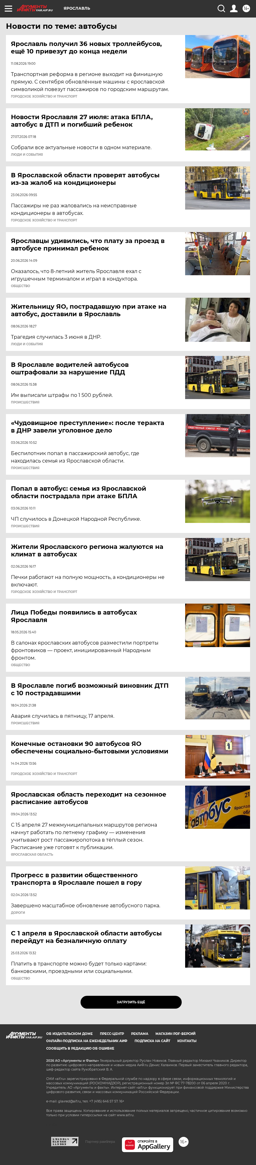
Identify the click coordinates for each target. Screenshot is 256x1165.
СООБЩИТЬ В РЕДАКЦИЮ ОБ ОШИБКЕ (80, 1048)
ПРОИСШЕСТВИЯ (25, 402)
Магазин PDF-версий (175, 1034)
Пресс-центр (112, 1034)
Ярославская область (32, 854)
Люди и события (27, 154)
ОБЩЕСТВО (20, 286)
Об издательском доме (69, 1034)
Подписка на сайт (152, 1041)
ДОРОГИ (18, 912)
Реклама (139, 1034)
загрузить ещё (131, 1002)
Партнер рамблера (100, 1141)
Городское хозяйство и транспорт (44, 96)
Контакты (186, 1041)
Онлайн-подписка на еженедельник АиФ (86, 1041)
